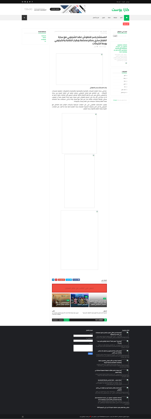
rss (45, 41)
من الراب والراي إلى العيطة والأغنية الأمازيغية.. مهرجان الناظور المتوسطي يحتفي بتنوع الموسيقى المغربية (79, 302)
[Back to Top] (23, 417)
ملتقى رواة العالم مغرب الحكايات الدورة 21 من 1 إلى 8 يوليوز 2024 (113, 407)
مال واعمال (123, 92)
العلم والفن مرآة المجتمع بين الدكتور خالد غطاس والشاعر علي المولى (109, 352)
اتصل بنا (123, 2)
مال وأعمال (96, 17)
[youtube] (27, 2)
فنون (103, 17)
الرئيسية (105, 31)
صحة (109, 17)
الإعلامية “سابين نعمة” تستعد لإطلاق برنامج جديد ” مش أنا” (109, 342)
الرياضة (115, 17)
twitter (44, 38)
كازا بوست (120, 9)
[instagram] (25, 2)
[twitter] (30, 2)
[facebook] (32, 2)
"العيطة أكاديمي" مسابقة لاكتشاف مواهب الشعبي (62, 304)
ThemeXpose (103, 417)
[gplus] (23, 2)
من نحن (127, 2)
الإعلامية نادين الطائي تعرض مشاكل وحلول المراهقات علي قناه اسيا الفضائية (108, 334)
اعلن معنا (119, 2)
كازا (125, 87)
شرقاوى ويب (83, 417)
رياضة (125, 78)
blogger (66, 320)
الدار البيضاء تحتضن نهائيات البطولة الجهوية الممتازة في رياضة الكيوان (108, 371)
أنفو (121, 17)
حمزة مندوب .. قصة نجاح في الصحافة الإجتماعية (109, 380)
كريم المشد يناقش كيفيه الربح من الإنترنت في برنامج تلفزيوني (108, 389)
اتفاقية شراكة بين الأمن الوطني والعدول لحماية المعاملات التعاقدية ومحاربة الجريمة (109, 362)
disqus (61, 320)
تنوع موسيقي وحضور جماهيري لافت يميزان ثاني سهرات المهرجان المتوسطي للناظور (98, 303)
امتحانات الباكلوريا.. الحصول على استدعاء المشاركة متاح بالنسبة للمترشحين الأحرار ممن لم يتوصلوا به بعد (120, 48)
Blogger (115, 100)
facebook (55, 320)
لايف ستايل (123, 90)
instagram (43, 39)
